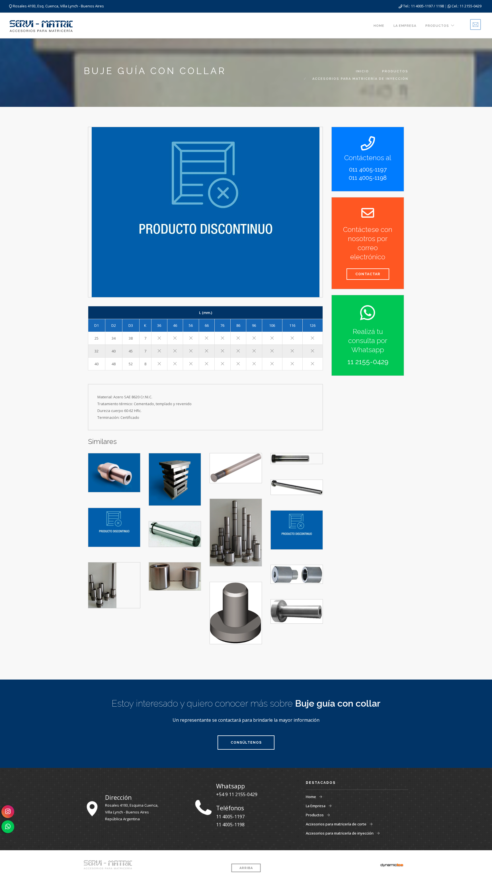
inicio (362, 71)
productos (395, 71)
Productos (437, 26)
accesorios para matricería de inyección (360, 79)
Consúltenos (246, 743)
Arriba (246, 868)
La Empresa (404, 26)
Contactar (367, 274)
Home (379, 26)
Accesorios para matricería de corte (336, 824)
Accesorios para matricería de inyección (340, 833)
